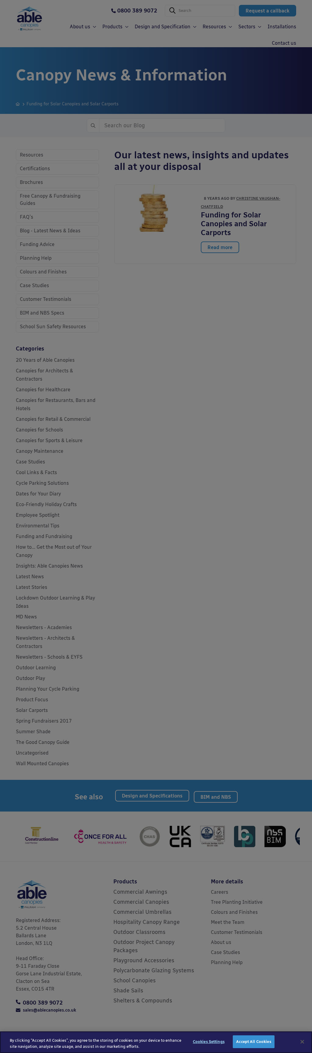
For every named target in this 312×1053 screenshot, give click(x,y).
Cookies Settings (209, 1041)
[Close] (302, 1041)
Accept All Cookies (253, 1041)
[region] (156, 1042)
